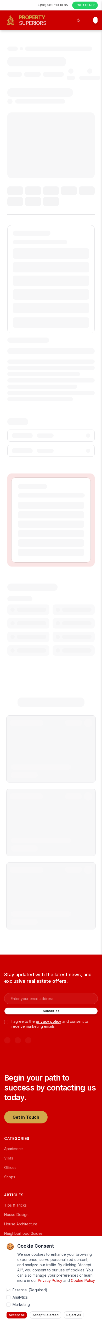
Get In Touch (26, 1117)
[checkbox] (6, 1022)
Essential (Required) (30, 1290)
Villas (8, 1158)
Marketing (21, 1304)
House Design (16, 1214)
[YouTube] (7, 1040)
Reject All (73, 1315)
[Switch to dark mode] (78, 20)
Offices (10, 1167)
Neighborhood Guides (23, 1233)
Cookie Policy (83, 1280)
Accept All (17, 1315)
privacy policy (48, 1021)
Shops (9, 1177)
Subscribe (51, 1011)
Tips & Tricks (15, 1205)
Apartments (14, 1148)
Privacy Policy (50, 1280)
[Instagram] (28, 1040)
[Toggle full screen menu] (95, 20)
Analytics (20, 1297)
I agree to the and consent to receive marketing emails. (50, 1024)
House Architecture (20, 1224)
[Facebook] (18, 1040)
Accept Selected (45, 1315)
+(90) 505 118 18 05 (53, 5)
